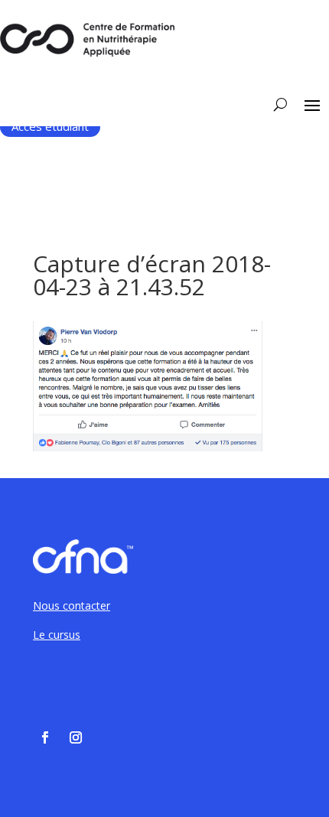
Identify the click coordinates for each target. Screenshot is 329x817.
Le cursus (56, 634)
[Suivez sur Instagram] (76, 737)
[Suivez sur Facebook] (45, 737)
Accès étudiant (50, 126)
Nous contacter (71, 605)
